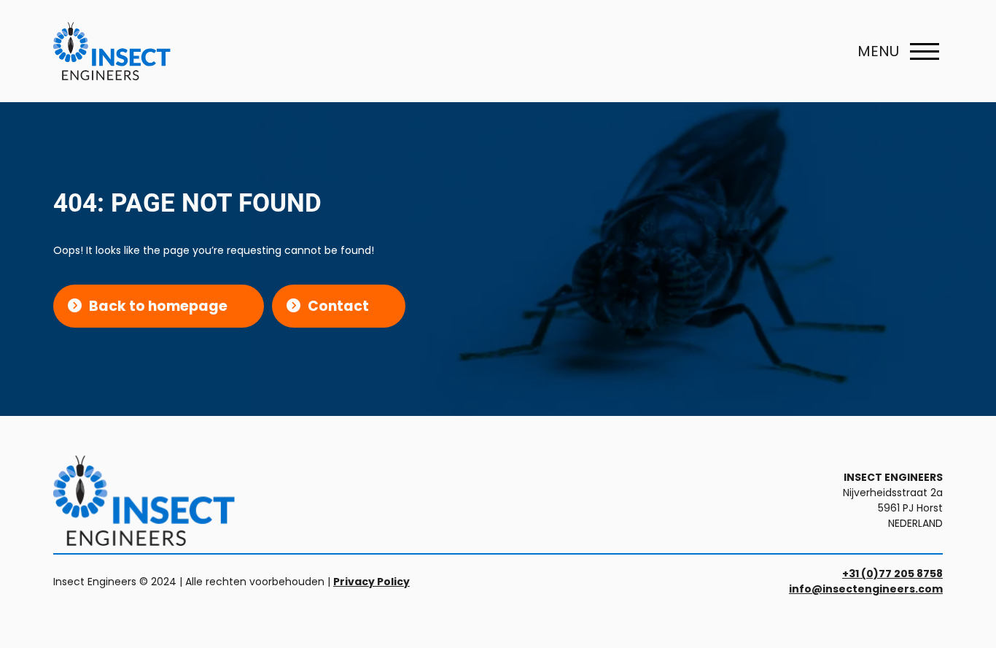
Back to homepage (158, 306)
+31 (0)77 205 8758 (892, 573)
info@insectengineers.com (866, 589)
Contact (338, 306)
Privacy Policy (371, 581)
